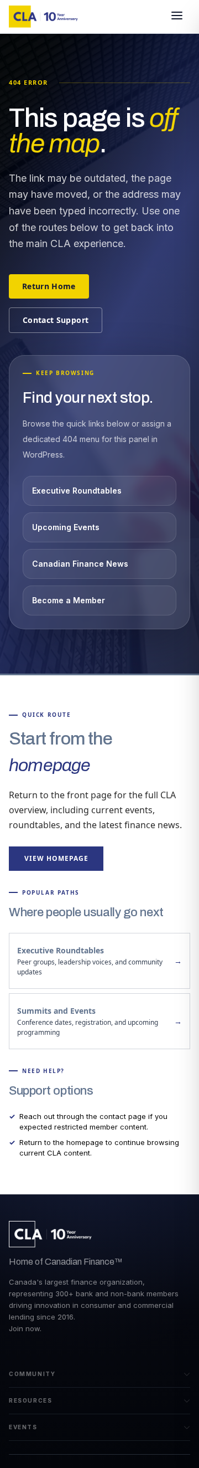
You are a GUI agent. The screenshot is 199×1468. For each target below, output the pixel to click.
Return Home (49, 286)
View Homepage (56, 858)
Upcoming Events (66, 527)
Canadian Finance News (80, 563)
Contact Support (55, 320)
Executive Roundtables (77, 490)
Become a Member (68, 600)
